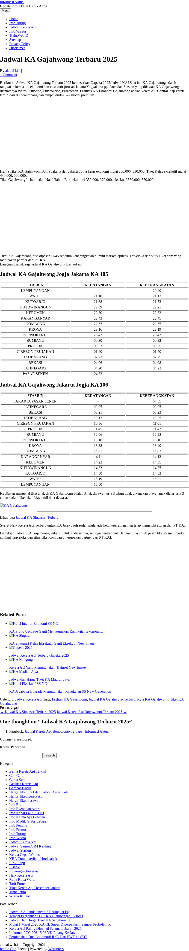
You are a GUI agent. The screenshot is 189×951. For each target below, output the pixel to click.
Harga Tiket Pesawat (24, 800)
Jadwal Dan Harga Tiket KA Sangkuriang (39, 920)
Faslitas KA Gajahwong (69, 699)
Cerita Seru (17, 780)
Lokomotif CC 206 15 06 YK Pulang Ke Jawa (43, 933)
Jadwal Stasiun (20, 850)
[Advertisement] (94, 133)
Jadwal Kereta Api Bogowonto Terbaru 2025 (92, 712)
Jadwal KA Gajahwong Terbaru (112, 699)
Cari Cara (16, 775)
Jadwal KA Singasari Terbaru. (37, 517)
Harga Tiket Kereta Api (26, 796)
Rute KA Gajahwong (152, 699)
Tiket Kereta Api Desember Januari (34, 888)
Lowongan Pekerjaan (24, 871)
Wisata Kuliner (20, 896)
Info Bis (15, 805)
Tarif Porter (17, 884)
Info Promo (17, 830)
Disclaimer (17, 48)
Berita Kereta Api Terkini (27, 771)
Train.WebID (18, 35)
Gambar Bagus (20, 788)
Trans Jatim (17, 892)
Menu (5, 10)
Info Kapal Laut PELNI (26, 813)
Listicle (14, 867)
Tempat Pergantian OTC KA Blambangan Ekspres (46, 916)
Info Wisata (17, 31)
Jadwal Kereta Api (22, 27)
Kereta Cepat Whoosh (25, 855)
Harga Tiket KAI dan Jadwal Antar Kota (38, 792)
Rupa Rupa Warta (22, 879)
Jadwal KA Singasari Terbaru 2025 (28, 712)
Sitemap (15, 40)
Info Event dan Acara (24, 809)
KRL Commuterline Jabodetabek (33, 859)
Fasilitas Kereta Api (23, 784)
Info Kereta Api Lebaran (27, 817)
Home (13, 19)
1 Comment (8, 75)
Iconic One (8, 949)
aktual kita (12, 71)
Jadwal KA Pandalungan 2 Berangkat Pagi (40, 912)
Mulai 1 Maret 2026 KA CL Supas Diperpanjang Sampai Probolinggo (60, 924)
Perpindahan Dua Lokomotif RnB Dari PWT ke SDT (48, 937)
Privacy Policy (19, 44)
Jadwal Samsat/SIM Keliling (30, 846)
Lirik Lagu (17, 863)
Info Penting (18, 825)
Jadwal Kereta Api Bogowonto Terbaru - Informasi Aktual (67, 731)
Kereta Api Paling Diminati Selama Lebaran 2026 (45, 928)
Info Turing (17, 23)
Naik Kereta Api (21, 875)
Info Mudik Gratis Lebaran (28, 821)
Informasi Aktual (12, 2)
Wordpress (56, 949)
